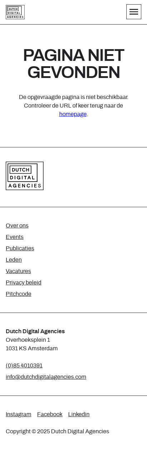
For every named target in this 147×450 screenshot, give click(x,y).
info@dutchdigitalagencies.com (46, 377)
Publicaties (20, 248)
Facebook (49, 414)
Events (15, 237)
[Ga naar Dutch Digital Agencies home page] (15, 12)
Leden (14, 260)
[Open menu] (133, 11)
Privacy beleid (23, 283)
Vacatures (18, 271)
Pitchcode (18, 294)
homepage (73, 114)
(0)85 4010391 (24, 365)
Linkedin (79, 414)
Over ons (17, 226)
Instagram (18, 414)
